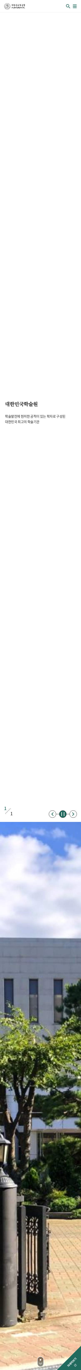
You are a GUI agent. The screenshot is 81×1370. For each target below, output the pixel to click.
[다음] (40, 1361)
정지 (62, 814)
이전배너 (52, 814)
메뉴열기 (74, 6)
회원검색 (68, 6)
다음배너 (73, 814)
